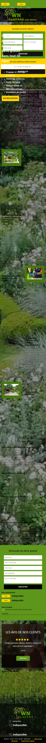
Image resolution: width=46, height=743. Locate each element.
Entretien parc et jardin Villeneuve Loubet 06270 (36, 688)
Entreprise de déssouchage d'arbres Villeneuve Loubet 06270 (22, 687)
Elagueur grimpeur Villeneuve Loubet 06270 (37, 681)
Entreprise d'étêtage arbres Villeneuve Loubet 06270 (8, 700)
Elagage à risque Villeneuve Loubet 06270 (36, 695)
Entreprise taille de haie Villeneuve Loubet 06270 (8, 693)
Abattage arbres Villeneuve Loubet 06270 (22, 679)
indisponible (17, 596)
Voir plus (23, 658)
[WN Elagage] (14, 15)
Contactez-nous (28, 741)
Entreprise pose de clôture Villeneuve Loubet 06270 (22, 695)
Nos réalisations (10, 98)
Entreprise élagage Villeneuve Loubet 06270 (8, 679)
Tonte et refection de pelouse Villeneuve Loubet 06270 (8, 686)
